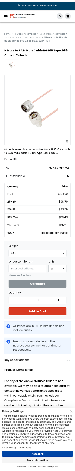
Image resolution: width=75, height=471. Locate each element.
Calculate (37, 284)
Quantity (15, 292)
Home (7, 33)
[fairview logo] (22, 15)
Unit (51, 261)
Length (13, 246)
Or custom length (21, 261)
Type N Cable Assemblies (52, 33)
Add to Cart (37, 311)
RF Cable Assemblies (25, 33)
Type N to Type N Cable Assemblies (22, 37)
